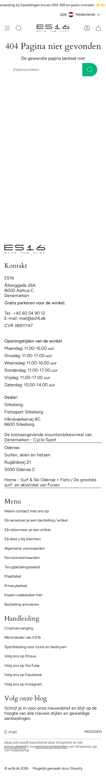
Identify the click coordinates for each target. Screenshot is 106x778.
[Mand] (98, 28)
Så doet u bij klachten (22, 539)
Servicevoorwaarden (22, 557)
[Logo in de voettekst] (24, 249)
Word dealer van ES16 (22, 637)
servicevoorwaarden (52, 746)
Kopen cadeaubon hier (23, 595)
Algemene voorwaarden (24, 548)
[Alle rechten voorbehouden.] (7, 28)
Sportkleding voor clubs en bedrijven (35, 647)
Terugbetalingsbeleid (22, 567)
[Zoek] (89, 69)
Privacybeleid (15, 586)
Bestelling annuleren (21, 604)
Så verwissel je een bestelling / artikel (36, 520)
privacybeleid (15, 746)
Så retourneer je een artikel (27, 530)
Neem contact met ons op (26, 511)
